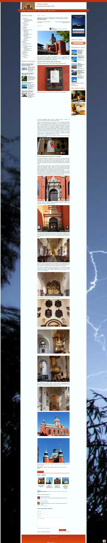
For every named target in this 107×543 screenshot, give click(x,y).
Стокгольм (64, 467)
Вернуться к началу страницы (65, 531)
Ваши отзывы (51, 10)
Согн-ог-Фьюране (26, 43)
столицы (59, 56)
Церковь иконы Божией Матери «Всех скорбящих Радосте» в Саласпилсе (28, 74)
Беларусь (24, 18)
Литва (23, 41)
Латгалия (25, 36)
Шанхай (24, 27)
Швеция (38, 468)
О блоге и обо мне (42, 10)
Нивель (25, 25)
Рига (24, 39)
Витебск (25, 21)
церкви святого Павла (41, 270)
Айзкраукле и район (27, 29)
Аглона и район (27, 37)
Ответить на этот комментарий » (42, 500)
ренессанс (60, 467)
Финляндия (24, 52)
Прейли (25, 38)
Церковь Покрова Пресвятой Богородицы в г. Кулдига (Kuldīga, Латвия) (81, 72)
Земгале (25, 31)
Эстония (23, 56)
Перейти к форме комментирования (43, 494)
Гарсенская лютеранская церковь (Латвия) (44, 22)
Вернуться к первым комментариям (43, 531)
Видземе (25, 30)
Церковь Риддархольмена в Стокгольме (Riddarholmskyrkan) (49, 486)
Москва (24, 47)
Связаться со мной (31, 10)
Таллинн (25, 57)
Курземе (25, 35)
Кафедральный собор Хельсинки (81, 57)
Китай (23, 26)
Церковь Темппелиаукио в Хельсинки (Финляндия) (81, 65)
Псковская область (26, 48)
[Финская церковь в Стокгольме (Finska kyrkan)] (41, 484)
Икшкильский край (26, 34)
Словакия (24, 51)
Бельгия (23, 22)
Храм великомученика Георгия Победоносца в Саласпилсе (28, 91)
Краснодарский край (27, 46)
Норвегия (24, 42)
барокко (45, 467)
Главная (23, 10)
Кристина (42, 496)
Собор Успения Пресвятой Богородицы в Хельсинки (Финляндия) (80, 51)
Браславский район (27, 20)
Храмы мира (42, 4)
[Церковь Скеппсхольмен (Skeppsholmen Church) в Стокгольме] (65, 484)
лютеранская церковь (54, 467)
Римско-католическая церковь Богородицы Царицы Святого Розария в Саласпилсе (28, 64)
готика (48, 467)
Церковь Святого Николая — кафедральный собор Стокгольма (57, 486)
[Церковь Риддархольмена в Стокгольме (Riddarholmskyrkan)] (49, 484)
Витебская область (26, 19)
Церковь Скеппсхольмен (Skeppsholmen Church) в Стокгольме (65, 487)
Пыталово (26, 49)
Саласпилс (25, 40)
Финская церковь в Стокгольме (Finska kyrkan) (41, 486)
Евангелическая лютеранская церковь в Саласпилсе (27, 83)
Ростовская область (27, 50)
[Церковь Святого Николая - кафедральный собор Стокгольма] (57, 484)
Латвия (23, 28)
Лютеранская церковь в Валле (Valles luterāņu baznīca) (61, 22)
